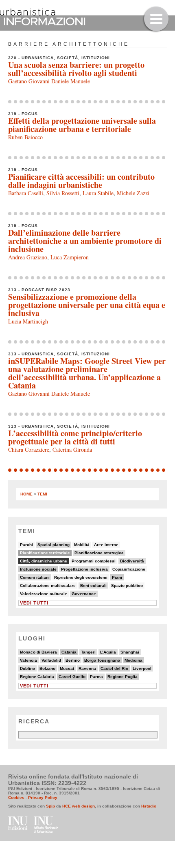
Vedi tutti (34, 602)
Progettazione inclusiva (84, 569)
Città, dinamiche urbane (43, 561)
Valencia (28, 660)
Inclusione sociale (38, 569)
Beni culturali (93, 585)
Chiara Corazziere (28, 449)
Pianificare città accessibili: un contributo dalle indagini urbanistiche (81, 181)
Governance (84, 593)
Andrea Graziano (27, 257)
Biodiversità (132, 561)
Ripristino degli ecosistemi (80, 577)
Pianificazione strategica (99, 553)
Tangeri (88, 652)
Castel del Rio (114, 668)
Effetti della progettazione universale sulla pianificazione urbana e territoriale (82, 125)
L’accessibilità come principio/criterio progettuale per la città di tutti (75, 437)
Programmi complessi (94, 561)
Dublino (27, 668)
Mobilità (82, 544)
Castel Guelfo (72, 676)
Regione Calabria (37, 676)
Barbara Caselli (25, 193)
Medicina (133, 660)
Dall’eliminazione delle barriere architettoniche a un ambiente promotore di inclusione (85, 241)
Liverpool (142, 668)
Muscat (67, 668)
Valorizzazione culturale (43, 593)
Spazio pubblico (127, 585)
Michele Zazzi (133, 193)
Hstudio (148, 806)
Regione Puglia (122, 676)
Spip (50, 806)
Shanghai (129, 652)
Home (26, 494)
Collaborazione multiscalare (48, 585)
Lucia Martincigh (28, 321)
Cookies (16, 797)
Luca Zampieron (69, 257)
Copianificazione (128, 569)
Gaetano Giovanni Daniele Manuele (49, 81)
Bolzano (47, 668)
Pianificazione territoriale (45, 553)
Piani (117, 577)
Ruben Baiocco (25, 137)
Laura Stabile (98, 193)
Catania (69, 652)
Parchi (26, 544)
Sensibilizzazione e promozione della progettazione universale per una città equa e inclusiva (86, 305)
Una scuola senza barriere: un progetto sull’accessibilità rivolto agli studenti (76, 69)
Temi (42, 494)
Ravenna (87, 668)
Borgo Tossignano (102, 660)
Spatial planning (53, 544)
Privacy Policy (42, 797)
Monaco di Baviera (38, 652)
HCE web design (78, 806)
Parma (96, 676)
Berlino (73, 660)
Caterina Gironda (72, 449)
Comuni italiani (35, 577)
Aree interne (106, 544)
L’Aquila (108, 652)
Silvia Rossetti (62, 193)
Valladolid (51, 660)
